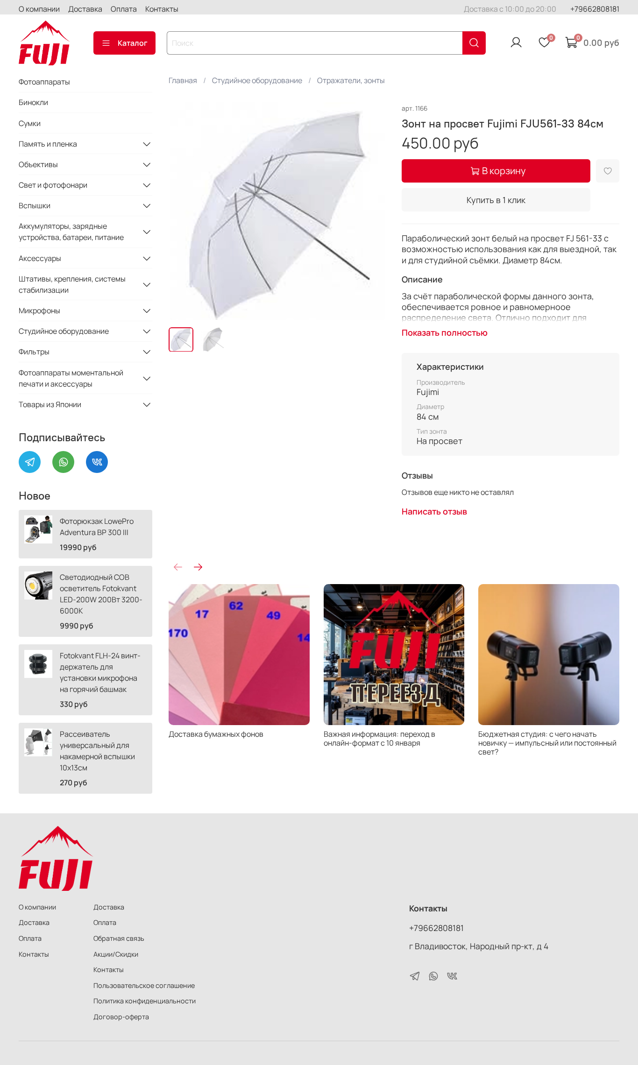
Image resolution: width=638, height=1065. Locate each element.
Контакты (161, 9)
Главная (183, 80)
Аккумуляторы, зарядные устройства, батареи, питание (71, 231)
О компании (39, 9)
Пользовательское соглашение (144, 985)
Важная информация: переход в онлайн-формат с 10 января (379, 738)
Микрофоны (39, 310)
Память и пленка (48, 144)
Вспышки (34, 205)
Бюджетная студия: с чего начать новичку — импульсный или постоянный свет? (548, 742)
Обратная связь (118, 938)
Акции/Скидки (115, 954)
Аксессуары (40, 258)
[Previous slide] (183, 211)
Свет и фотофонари (53, 185)
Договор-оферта (121, 1016)
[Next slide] (372, 211)
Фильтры (34, 351)
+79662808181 (594, 9)
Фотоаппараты (44, 82)
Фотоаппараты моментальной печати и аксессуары (71, 378)
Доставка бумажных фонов (216, 733)
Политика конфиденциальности (144, 1000)
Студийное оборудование (257, 80)
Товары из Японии (50, 404)
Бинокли (33, 102)
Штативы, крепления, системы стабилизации (72, 284)
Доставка (85, 9)
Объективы (38, 164)
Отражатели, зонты (351, 80)
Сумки (30, 123)
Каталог (133, 43)
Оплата (124, 9)
